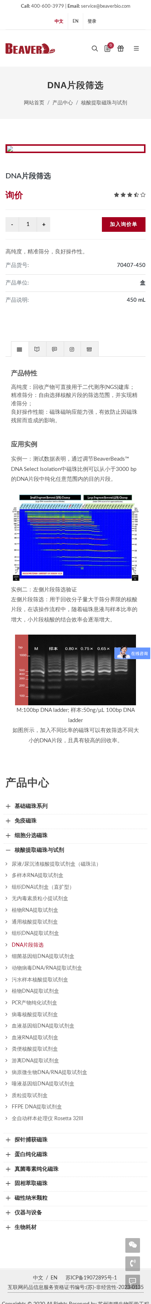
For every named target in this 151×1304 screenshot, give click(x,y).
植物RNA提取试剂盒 (35, 910)
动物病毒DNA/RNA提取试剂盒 (47, 968)
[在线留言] (132, 1281)
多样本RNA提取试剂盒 (37, 875)
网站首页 (34, 102)
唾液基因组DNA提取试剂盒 (43, 1083)
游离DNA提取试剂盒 (35, 1060)
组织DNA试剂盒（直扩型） (43, 887)
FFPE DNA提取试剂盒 (37, 1107)
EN (75, 21)
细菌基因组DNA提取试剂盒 (43, 956)
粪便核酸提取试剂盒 (35, 1049)
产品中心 (62, 102)
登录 (92, 21)
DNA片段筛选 (28, 945)
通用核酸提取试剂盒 (35, 922)
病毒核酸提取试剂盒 (35, 1014)
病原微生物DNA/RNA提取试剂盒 (49, 1072)
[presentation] (20, 349)
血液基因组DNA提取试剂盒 (43, 1026)
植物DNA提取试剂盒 (35, 991)
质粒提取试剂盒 (30, 1095)
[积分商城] (120, 48)
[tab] (20, 348)
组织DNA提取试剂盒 (35, 933)
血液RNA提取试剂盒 (35, 1037)
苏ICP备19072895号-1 (91, 1278)
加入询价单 (123, 224)
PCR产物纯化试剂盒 (34, 1003)
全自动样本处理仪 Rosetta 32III (47, 1118)
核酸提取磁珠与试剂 (104, 102)
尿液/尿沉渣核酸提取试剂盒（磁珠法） (56, 864)
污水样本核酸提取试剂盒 (40, 979)
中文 (59, 21)
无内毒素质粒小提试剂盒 (40, 898)
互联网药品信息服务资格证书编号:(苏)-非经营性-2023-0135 (76, 1287)
